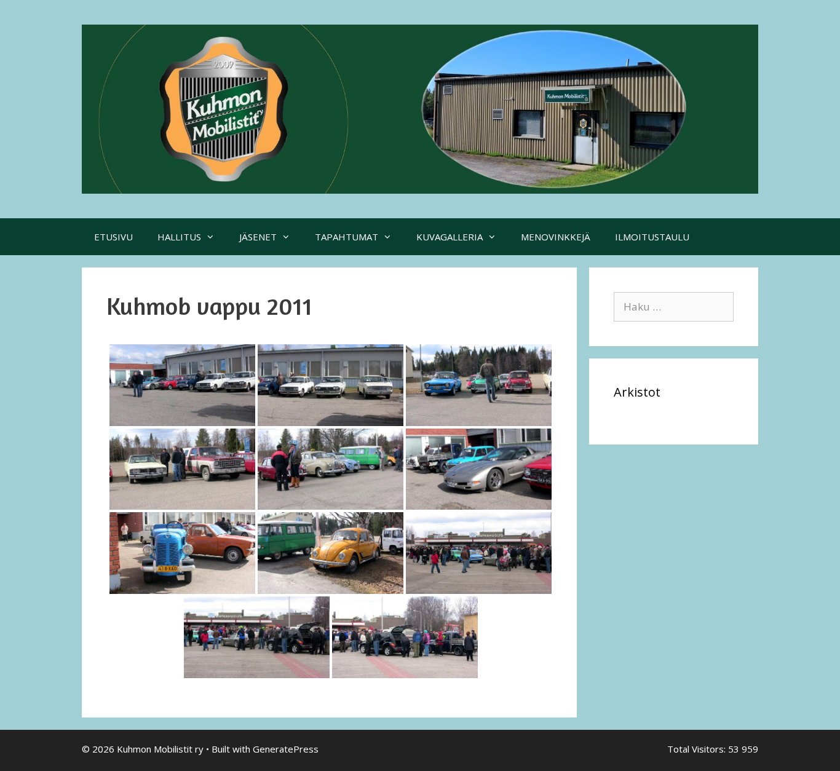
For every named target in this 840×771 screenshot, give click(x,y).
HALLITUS (179, 237)
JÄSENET (258, 237)
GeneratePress (286, 749)
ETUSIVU (113, 237)
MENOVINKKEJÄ (555, 237)
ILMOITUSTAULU (652, 237)
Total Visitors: (697, 749)
